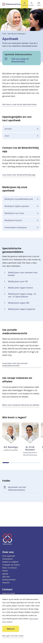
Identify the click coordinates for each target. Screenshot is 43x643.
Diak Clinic (6, 577)
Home (4, 34)
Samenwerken (7, 559)
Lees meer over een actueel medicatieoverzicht (14, 364)
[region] (21, 443)
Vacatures (6, 582)
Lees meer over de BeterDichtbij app (18, 175)
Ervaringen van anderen (11, 565)
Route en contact (8, 593)
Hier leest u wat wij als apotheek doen (19, 104)
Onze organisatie (8, 556)
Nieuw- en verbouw (9, 568)
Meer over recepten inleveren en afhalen (20, 405)
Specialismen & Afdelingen (16, 34)
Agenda (5, 574)
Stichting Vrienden (9, 580)
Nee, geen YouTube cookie (12, 636)
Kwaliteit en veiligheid (10, 562)
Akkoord (10, 629)
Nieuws (5, 571)
